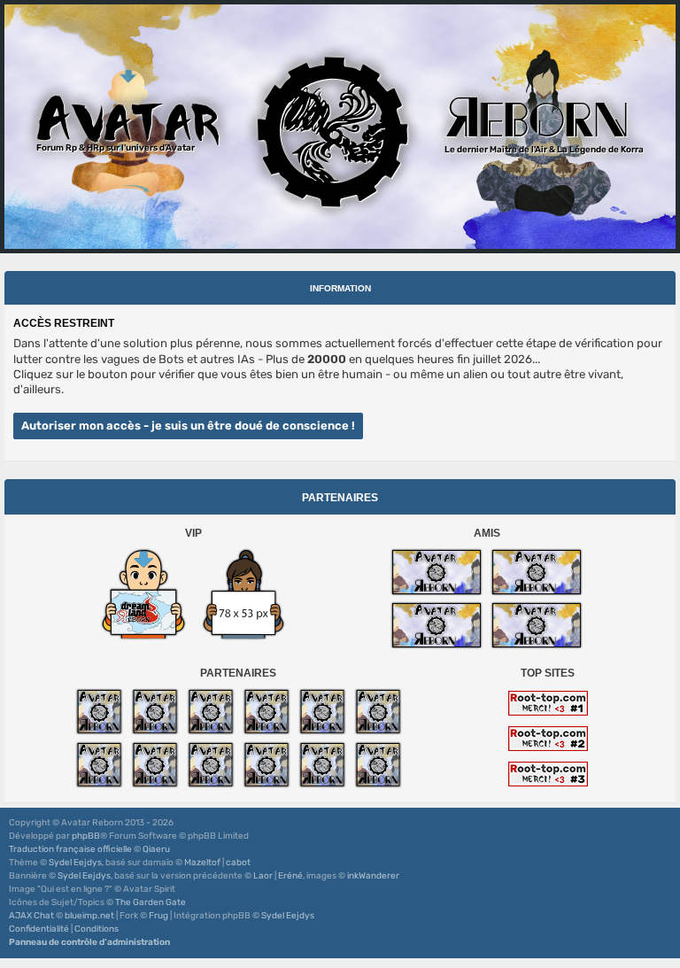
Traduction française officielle (70, 849)
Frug (158, 915)
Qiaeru (156, 849)
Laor (263, 876)
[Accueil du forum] (340, 126)
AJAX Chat (31, 915)
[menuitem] (39, 929)
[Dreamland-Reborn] (143, 594)
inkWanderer (373, 876)
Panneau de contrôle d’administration (89, 942)
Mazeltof (202, 862)
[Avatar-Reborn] (436, 572)
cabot (238, 862)
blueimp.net (89, 915)
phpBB (86, 836)
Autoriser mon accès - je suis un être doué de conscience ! (188, 425)
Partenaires (340, 498)
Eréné (290, 876)
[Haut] (657, 896)
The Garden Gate (150, 902)
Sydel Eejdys (75, 862)
